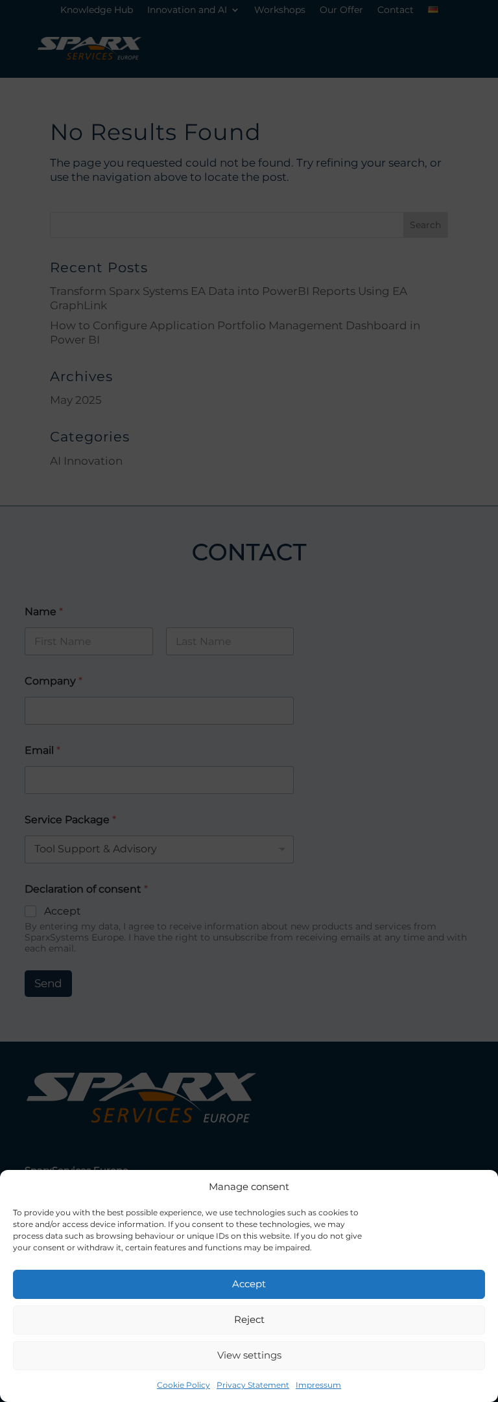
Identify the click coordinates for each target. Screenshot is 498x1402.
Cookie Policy (183, 1385)
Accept (249, 1284)
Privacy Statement (253, 1385)
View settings (249, 1355)
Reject (249, 1319)
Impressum (318, 1385)
